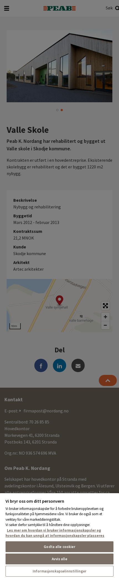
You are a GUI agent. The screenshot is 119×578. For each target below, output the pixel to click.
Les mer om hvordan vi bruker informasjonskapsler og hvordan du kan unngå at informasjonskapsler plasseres (55, 533)
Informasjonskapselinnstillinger (59, 571)
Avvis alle (59, 559)
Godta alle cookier (59, 546)
